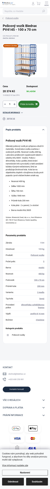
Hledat (43, 11)
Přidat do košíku (27, 104)
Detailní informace (11, 113)
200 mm (40, 286)
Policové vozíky (37, 255)
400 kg (41, 274)
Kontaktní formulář (17, 389)
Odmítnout (13, 481)
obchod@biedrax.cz (17, 374)
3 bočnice (40, 320)
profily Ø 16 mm (37, 314)
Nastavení (25, 472)
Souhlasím (37, 481)
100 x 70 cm (39, 280)
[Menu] (46, 3)
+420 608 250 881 (16, 379)
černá (41, 299)
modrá (41, 267)
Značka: (9, 38)
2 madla (40, 292)
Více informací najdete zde (15, 465)
